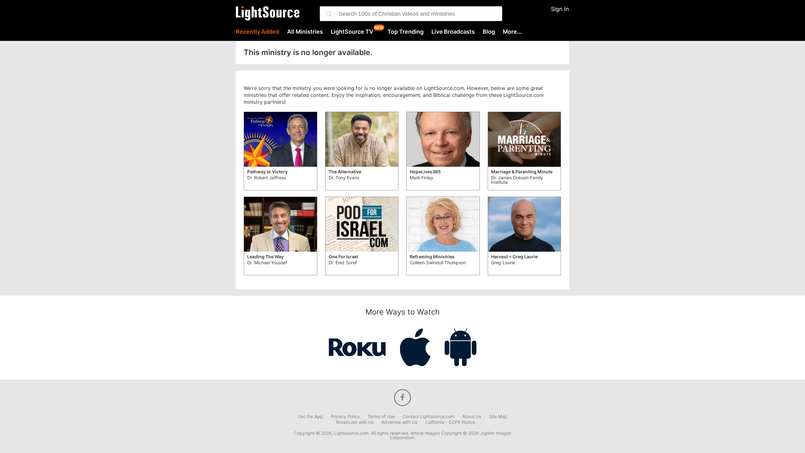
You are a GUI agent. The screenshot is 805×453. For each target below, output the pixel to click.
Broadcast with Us (355, 422)
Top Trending (405, 32)
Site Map (498, 416)
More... (512, 32)
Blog (489, 32)
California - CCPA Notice (450, 422)
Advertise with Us (399, 422)
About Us (471, 416)
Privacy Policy (345, 416)
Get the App (310, 416)
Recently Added (257, 32)
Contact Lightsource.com (428, 416)
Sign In (560, 9)
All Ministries (305, 32)
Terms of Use (381, 416)
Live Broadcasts (453, 32)
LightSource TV (352, 32)
